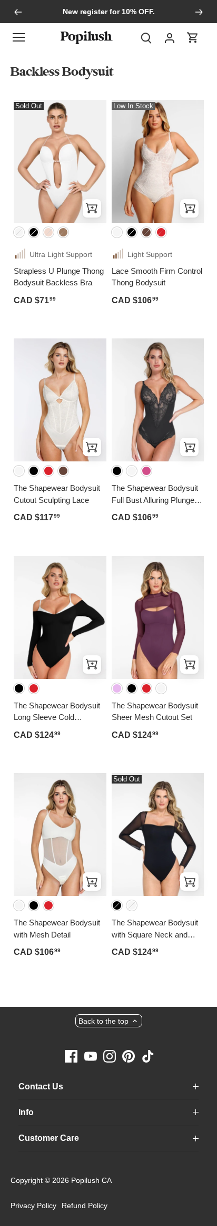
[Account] (169, 37)
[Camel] (63, 232)
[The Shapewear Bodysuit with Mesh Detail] (60, 834)
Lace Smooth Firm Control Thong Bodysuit (157, 276)
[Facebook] (71, 1055)
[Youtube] (90, 1055)
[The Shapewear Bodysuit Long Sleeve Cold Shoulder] (60, 617)
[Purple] (117, 688)
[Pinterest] (128, 1055)
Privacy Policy (33, 1205)
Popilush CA (91, 1180)
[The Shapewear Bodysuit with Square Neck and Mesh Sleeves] (158, 834)
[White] (19, 232)
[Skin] (48, 232)
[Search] (146, 37)
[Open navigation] (19, 37)
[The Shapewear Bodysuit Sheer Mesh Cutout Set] (158, 617)
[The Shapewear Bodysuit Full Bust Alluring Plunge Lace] (158, 399)
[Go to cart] (192, 37)
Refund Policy (84, 1205)
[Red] (161, 232)
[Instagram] (109, 1055)
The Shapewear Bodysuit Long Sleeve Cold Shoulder (57, 712)
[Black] (33, 232)
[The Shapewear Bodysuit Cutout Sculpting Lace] (60, 399)
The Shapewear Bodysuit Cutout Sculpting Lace (57, 493)
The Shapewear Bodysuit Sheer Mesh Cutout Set (155, 711)
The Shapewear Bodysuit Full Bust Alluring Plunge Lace (155, 494)
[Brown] (146, 232)
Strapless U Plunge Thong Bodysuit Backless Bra (59, 276)
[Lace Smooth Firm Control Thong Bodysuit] (158, 161)
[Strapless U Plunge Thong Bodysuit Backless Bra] (60, 161)
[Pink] (146, 471)
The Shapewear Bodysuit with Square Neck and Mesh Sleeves (155, 929)
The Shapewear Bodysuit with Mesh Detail (57, 928)
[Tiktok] (148, 1055)
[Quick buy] (92, 208)
